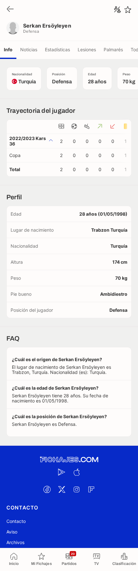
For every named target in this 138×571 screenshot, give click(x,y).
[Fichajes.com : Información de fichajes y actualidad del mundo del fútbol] (69, 459)
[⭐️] (128, 9)
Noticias (28, 49)
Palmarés (113, 49)
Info (8, 49)
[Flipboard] (91, 489)
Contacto (16, 521)
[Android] (61, 472)
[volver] (10, 9)
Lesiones (87, 49)
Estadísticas (57, 49)
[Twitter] (61, 489)
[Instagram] (76, 489)
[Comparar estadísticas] (117, 9)
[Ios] (76, 472)
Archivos (15, 542)
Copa (15, 155)
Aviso (11, 531)
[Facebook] (47, 489)
